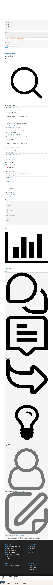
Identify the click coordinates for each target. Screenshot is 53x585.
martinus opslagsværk (10, 215)
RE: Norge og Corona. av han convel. (13, 107)
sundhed (8, 217)
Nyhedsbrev (31, 552)
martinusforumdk (9, 203)
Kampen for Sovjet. (9, 177)
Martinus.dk (31, 569)
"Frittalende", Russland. (10, 194)
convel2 (8, 112)
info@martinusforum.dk (14, 565)
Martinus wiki (8, 210)
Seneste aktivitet (9, 22)
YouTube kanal (32, 546)
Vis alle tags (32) (8, 226)
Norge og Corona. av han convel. (12, 169)
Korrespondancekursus (11, 552)
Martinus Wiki (32, 565)
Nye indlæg (8, 26)
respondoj (8, 205)
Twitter (30, 550)
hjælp (7, 220)
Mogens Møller (9, 212)
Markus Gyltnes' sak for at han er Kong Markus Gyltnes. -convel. (18, 173)
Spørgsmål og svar (10, 548)
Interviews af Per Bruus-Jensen (13, 554)
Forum (7, 20)
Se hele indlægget (8, 55)
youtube (7, 213)
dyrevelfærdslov (8, 53)
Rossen (7, 208)
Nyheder (8, 556)
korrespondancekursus (10, 222)
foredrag (7, 202)
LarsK (6, 50)
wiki (7, 207)
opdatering (8, 218)
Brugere (7, 24)
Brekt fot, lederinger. (10, 181)
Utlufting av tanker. (10, 190)
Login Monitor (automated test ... (18, 491)
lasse (8, 167)
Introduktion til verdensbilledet (13, 546)
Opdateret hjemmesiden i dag (12, 164)
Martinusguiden (32, 567)
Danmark (13, 53)
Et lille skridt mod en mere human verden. (13, 48)
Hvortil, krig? (8, 185)
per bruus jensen (9, 223)
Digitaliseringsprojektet (11, 550)
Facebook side (32, 548)
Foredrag (8, 558)
